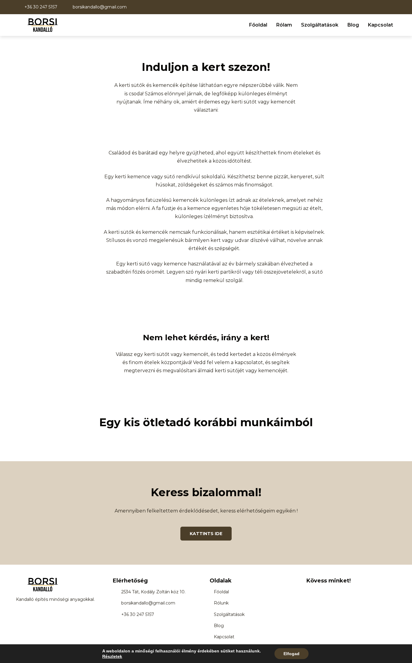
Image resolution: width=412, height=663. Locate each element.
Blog (353, 25)
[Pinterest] (336, 591)
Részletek (112, 656)
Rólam (284, 25)
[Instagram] (323, 591)
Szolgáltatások (319, 25)
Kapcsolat (380, 25)
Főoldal (258, 25)
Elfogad (291, 653)
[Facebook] (310, 591)
